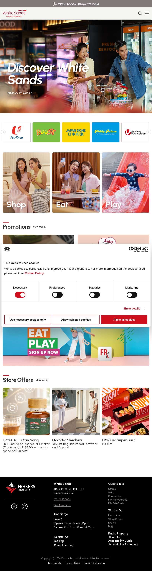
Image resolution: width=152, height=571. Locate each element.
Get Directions (62, 505)
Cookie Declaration (94, 563)
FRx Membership (117, 499)
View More (39, 227)
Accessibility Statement (123, 544)
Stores (112, 489)
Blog (110, 526)
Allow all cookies (124, 319)
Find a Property (118, 533)
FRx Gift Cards (116, 503)
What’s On (115, 510)
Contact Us (61, 536)
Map (110, 492)
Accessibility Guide (120, 540)
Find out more (104, 93)
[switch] (57, 295)
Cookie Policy (34, 273)
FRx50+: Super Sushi (119, 440)
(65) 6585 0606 (62, 499)
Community (114, 496)
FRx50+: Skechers (67, 440)
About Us (114, 537)
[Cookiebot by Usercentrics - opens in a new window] (131, 249)
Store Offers (115, 519)
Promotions (114, 515)
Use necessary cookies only (28, 319)
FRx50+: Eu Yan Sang (21, 440)
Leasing (59, 541)
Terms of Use (55, 563)
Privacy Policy (73, 563)
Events (112, 522)
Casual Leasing (63, 545)
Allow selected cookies (76, 319)
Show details (131, 308)
